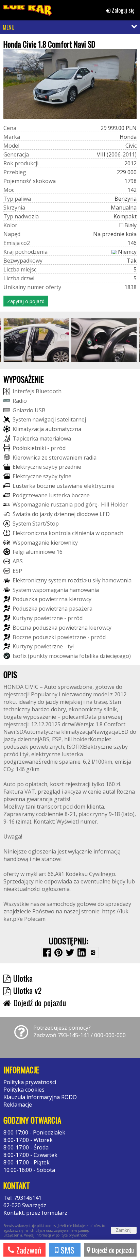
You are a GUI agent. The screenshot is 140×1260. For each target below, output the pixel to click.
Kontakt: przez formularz (35, 1212)
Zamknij (124, 1230)
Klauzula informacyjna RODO (40, 1097)
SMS (66, 1250)
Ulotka (23, 978)
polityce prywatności (72, 1235)
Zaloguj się (122, 10)
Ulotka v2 (27, 990)
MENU (9, 27)
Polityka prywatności (29, 1082)
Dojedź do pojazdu (112, 1250)
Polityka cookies (24, 1089)
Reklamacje (17, 1104)
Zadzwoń (27, 1250)
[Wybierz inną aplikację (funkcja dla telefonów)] (93, 952)
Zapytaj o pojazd (26, 301)
